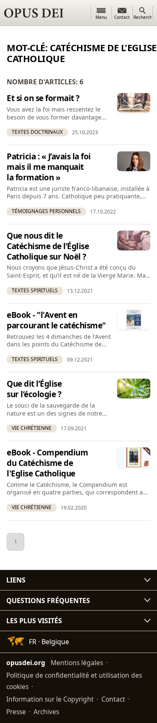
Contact (113, 699)
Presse (16, 711)
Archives (46, 711)
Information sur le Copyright (50, 699)
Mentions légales (77, 662)
